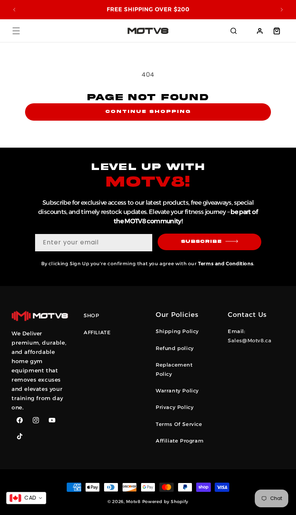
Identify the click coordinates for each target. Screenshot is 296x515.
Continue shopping (148, 111)
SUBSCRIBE (201, 241)
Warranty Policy (177, 390)
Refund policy (175, 348)
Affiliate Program (180, 441)
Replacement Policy (174, 369)
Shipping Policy (177, 331)
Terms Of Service (179, 424)
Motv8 (133, 501)
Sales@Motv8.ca (249, 340)
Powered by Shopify (165, 501)
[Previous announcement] (14, 9)
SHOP (91, 315)
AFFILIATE (97, 332)
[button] (16, 30)
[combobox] (26, 498)
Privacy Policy (174, 407)
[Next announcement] (281, 9)
